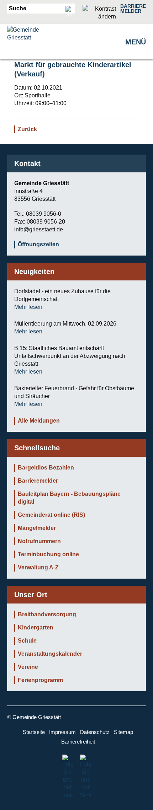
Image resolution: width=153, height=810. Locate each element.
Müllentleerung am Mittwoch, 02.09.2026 (65, 324)
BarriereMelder (133, 8)
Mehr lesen (28, 307)
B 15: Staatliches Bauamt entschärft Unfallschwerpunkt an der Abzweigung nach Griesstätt (69, 356)
